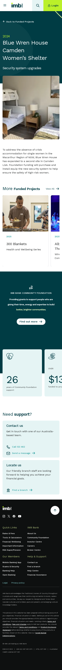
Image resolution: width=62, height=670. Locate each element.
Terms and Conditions (28, 627)
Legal (5, 583)
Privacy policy (17, 583)
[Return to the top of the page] (55, 511)
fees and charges (19, 624)
